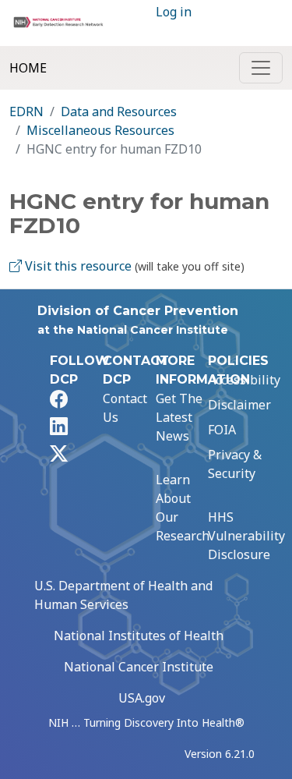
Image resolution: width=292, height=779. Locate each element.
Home (28, 67)
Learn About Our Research (182, 507)
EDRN (26, 111)
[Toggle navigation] (261, 67)
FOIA (222, 429)
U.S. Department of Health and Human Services (123, 595)
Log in (174, 11)
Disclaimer (239, 404)
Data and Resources (119, 111)
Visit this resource (77, 265)
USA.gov (141, 697)
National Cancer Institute (138, 666)
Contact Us (125, 408)
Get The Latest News (179, 417)
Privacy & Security (235, 464)
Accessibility (244, 379)
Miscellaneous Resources (100, 130)
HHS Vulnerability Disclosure (246, 535)
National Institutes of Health (138, 635)
